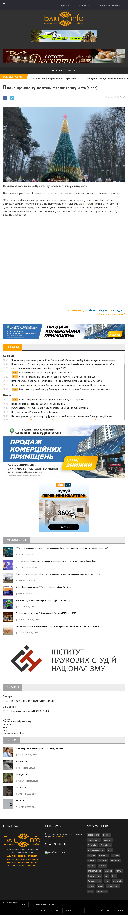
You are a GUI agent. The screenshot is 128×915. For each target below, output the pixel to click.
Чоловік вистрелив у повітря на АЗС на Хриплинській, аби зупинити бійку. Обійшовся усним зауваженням (63, 360)
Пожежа (115, 855)
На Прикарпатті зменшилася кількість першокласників (38, 403)
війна (100, 886)
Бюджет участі (94, 881)
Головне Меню (65, 70)
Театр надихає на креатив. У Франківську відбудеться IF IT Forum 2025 (46, 613)
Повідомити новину (109, 5)
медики (108, 871)
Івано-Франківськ (96, 850)
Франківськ (106, 845)
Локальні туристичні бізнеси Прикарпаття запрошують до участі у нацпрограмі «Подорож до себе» (58, 574)
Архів (64, 5)
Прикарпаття (94, 840)
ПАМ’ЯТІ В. (20, 800)
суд (106, 876)
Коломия (103, 860)
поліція (91, 860)
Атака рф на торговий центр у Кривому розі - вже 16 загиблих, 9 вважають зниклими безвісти (61, 389)
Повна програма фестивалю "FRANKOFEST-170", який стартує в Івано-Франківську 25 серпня (57, 381)
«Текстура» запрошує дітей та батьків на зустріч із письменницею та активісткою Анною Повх (56, 561)
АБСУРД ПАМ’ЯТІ (22, 787)
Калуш (119, 871)
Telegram (102, 310)
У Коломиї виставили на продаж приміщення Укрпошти (42, 372)
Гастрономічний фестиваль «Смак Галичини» (34, 700)
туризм (91, 886)
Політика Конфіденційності (45, 904)
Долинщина (113, 886)
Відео (79, 910)
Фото (68, 910)
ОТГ (114, 876)
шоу (107, 881)
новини (106, 835)
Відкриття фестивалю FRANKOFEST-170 (31, 711)
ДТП (110, 850)
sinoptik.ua (19, 733)
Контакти (84, 5)
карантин (108, 840)
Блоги (91, 910)
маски (90, 891)
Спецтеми (119, 910)
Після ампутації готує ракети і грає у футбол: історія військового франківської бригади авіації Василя (62, 416)
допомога (115, 860)
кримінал (103, 855)
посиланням (58, 836)
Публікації (104, 910)
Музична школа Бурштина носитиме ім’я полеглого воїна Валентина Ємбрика (50, 408)
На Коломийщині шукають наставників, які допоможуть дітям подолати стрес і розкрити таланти (57, 626)
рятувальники (94, 871)
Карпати (91, 865)
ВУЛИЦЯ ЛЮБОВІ (23, 774)
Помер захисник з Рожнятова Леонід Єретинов (35, 412)
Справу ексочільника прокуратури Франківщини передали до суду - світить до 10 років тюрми (58, 385)
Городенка (102, 891)
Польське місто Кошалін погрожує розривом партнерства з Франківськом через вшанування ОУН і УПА (63, 364)
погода (103, 865)
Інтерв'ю (56, 910)
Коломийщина (94, 876)
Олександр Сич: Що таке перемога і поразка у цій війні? (40, 748)
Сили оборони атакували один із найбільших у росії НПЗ (39, 368)
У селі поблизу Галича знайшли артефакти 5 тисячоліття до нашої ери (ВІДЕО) (53, 376)
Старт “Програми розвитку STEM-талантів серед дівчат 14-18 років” (44, 587)
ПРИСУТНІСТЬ (21, 761)
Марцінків (117, 881)
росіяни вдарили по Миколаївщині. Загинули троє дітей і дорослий (48, 399)
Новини (42, 910)
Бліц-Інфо (92, 845)
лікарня (91, 855)
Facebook (90, 310)
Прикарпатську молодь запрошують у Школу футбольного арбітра (44, 600)
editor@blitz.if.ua (25, 852)
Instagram (118, 310)
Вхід (24, 904)
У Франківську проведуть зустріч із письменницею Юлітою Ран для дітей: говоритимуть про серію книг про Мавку (64, 548)
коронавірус (93, 835)
